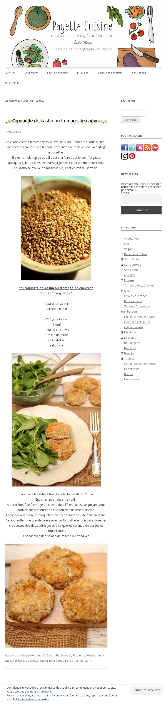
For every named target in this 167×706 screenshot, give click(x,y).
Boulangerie (132, 343)
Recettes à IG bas (135, 254)
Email (125, 193)
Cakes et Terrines (135, 296)
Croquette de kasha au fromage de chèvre (56, 120)
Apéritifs (129, 275)
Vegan (128, 249)
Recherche (139, 73)
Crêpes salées (133, 327)
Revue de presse (57, 73)
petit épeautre (58, 661)
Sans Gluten (132, 259)
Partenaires (13, 83)
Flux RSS (82, 73)
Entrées (129, 280)
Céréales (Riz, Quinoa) (56, 655)
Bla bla (128, 374)
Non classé (131, 379)
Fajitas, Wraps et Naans (139, 317)
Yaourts (129, 358)
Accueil (10, 73)
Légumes (130, 338)
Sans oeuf (131, 270)
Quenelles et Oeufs (137, 322)
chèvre (19, 661)
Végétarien (93, 655)
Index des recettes (110, 73)
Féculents (78, 655)
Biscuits (129, 353)
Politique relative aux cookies (31, 699)
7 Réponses (13, 131)
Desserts (130, 348)
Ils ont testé (131, 369)
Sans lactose (132, 264)
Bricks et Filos (133, 301)
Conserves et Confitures (140, 364)
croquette (31, 661)
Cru (126, 244)
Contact (31, 73)
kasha (44, 661)
